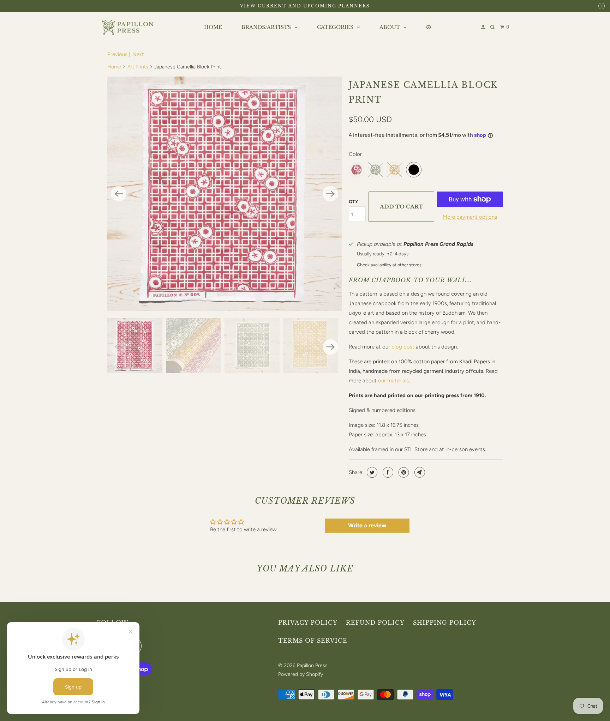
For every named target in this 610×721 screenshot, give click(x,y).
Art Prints (137, 67)
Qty (353, 201)
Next (138, 54)
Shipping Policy (444, 622)
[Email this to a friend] (419, 472)
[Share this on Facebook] (387, 472)
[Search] (493, 27)
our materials (393, 380)
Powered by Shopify (300, 674)
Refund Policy (375, 622)
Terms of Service (312, 640)
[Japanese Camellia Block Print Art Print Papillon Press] (224, 194)
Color (355, 154)
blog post (402, 347)
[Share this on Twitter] (371, 472)
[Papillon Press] (128, 27)
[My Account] (484, 27)
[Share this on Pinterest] (403, 472)
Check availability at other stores (389, 264)
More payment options (470, 217)
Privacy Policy (307, 622)
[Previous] (118, 193)
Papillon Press (312, 665)
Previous (117, 54)
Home (114, 67)
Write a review (367, 525)
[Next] (330, 193)
